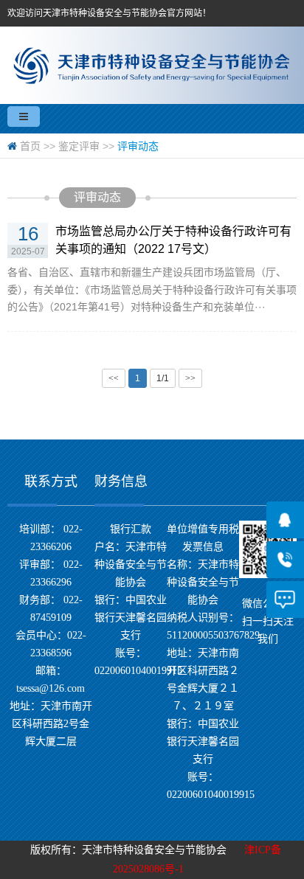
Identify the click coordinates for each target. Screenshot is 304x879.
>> (190, 378)
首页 (30, 146)
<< (113, 378)
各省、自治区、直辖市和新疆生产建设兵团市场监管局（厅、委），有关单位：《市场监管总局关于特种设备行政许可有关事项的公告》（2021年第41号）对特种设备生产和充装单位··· (152, 289)
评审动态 (138, 146)
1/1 (162, 378)
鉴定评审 (79, 146)
